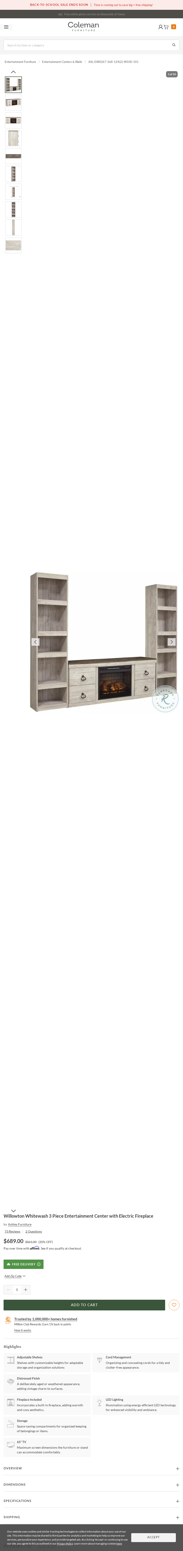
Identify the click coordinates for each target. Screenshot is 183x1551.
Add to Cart (84, 1305)
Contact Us (109, 13)
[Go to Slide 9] (13, 227)
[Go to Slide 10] (13, 245)
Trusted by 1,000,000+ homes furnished (45, 1319)
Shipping (12, 1517)
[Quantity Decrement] (8, 1289)
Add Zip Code (13, 1276)
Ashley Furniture (19, 1224)
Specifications (17, 1501)
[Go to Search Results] (173, 45)
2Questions (33, 1231)
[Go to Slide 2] (13, 103)
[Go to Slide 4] (13, 138)
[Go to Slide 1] (13, 85)
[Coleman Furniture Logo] (83, 27)
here (119, 1543)
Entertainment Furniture (20, 62)
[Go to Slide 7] (13, 192)
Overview (13, 1468)
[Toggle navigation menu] (6, 27)
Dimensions (15, 1484)
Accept (153, 1537)
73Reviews (12, 1231)
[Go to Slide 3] (13, 120)
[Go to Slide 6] (13, 174)
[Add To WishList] (174, 1305)
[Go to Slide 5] (13, 156)
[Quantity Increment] (25, 1289)
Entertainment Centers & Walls (62, 62)
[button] (160, 27)
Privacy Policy (65, 1543)
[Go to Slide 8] (13, 210)
